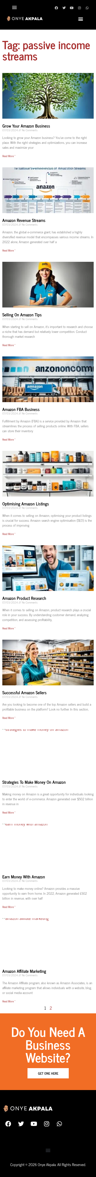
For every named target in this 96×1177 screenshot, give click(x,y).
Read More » (8, 156)
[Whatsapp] (87, 8)
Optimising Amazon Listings (25, 503)
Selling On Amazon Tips (22, 314)
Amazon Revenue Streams (23, 220)
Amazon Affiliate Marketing (24, 970)
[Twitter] (64, 8)
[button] (14, 7)
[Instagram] (79, 8)
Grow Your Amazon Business (26, 125)
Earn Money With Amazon (23, 876)
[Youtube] (72, 8)
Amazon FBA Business (21, 409)
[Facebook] (56, 8)
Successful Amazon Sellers (24, 692)
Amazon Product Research (24, 597)
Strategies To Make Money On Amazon (34, 781)
